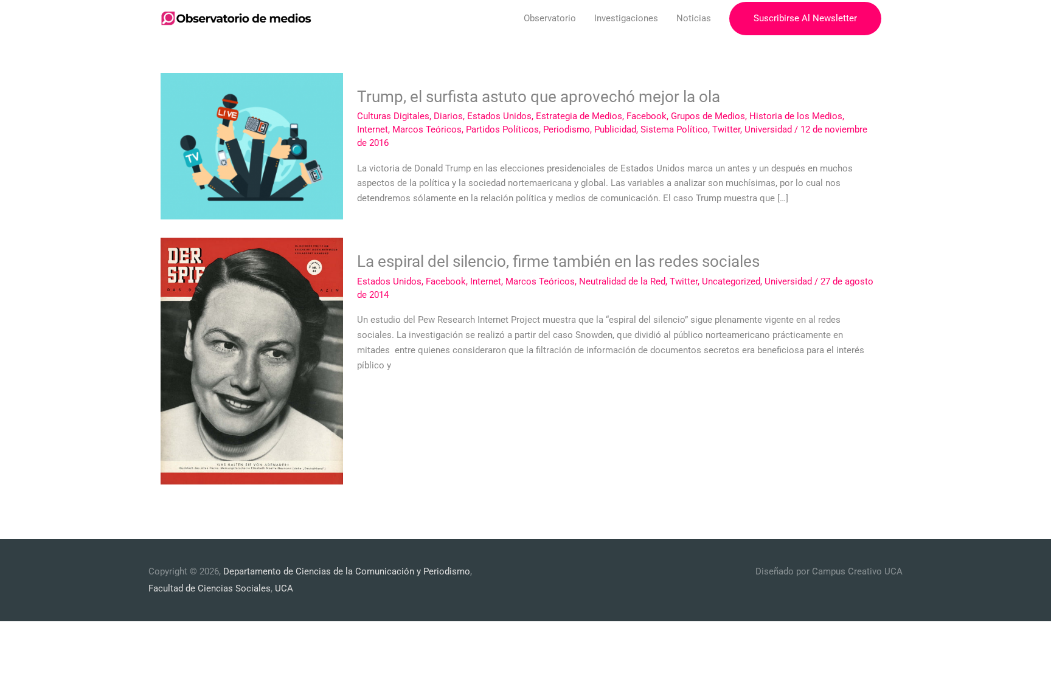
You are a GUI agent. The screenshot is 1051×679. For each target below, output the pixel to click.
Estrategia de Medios (579, 116)
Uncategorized (731, 281)
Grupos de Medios (708, 116)
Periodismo (566, 129)
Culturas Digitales (393, 116)
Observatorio (550, 18)
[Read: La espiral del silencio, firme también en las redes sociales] (252, 360)
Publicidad (615, 129)
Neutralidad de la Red (622, 281)
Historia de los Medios (795, 116)
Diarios (448, 116)
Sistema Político (674, 129)
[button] (805, 18)
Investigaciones (626, 18)
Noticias (693, 18)
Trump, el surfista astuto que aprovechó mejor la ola (538, 97)
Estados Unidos (499, 116)
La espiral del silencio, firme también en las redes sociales (558, 261)
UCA (284, 588)
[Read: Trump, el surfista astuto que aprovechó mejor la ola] (252, 145)
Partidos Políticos (502, 129)
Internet (372, 129)
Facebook (646, 116)
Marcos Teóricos (427, 129)
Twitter (726, 129)
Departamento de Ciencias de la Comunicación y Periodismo (346, 571)
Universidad (768, 129)
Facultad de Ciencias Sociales (209, 588)
